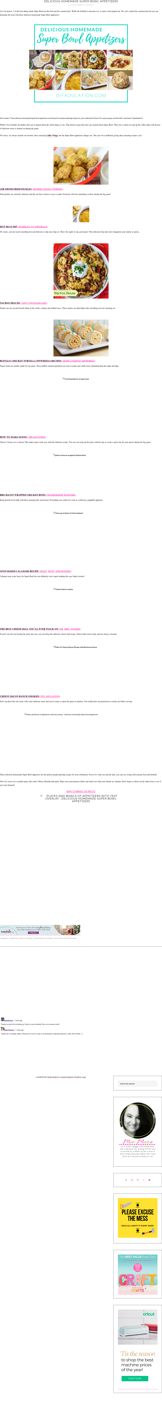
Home (55, 938)
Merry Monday (64, 938)
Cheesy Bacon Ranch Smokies (19, 696)
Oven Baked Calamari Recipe (19, 571)
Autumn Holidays (25, 938)
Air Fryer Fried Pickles (16, 189)
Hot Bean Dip (8, 226)
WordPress (77, 1077)
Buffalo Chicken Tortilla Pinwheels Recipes (30, 360)
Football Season (39, 938)
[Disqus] (81, 983)
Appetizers (14, 938)
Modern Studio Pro (53, 1077)
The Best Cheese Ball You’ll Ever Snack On (29, 628)
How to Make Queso (13, 437)
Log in (84, 1077)
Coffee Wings (52, 135)
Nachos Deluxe (10, 303)
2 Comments (89, 5)
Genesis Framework (67, 1077)
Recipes (74, 938)
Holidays (49, 938)
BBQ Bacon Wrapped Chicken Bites (23, 494)
